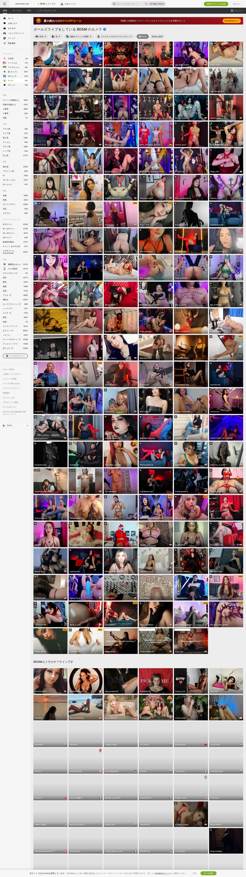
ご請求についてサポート (12, 374)
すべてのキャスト (10, 407)
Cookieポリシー (162, 873)
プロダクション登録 (10, 402)
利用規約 (6, 393)
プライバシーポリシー (11, 388)
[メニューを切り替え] (4, 4)
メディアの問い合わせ (11, 383)
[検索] (146, 4)
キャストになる (9, 398)
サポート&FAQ (8, 369)
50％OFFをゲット (232, 21)
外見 (41, 36)
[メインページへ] (22, 4)
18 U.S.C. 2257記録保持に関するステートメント (14, 413)
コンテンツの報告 (10, 379)
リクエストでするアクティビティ (115, 36)
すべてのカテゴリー (17, 356)
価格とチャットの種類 (79, 36)
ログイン (236, 4)
